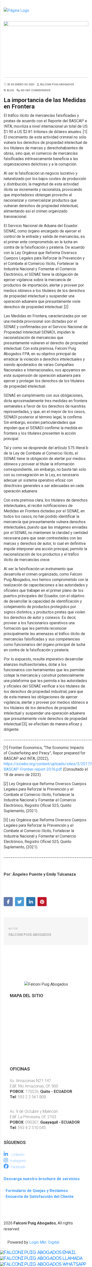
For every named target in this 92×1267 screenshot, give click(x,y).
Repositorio (20, 1032)
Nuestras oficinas (25, 1049)
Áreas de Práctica (25, 1024)
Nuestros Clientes (25, 1040)
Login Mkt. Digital (44, 1242)
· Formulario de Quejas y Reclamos (36, 1190)
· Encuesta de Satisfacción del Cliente (39, 1196)
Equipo (16, 1015)
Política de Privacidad (28, 1057)
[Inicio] (16, 10)
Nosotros (18, 1007)
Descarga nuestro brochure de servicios (42, 1178)
